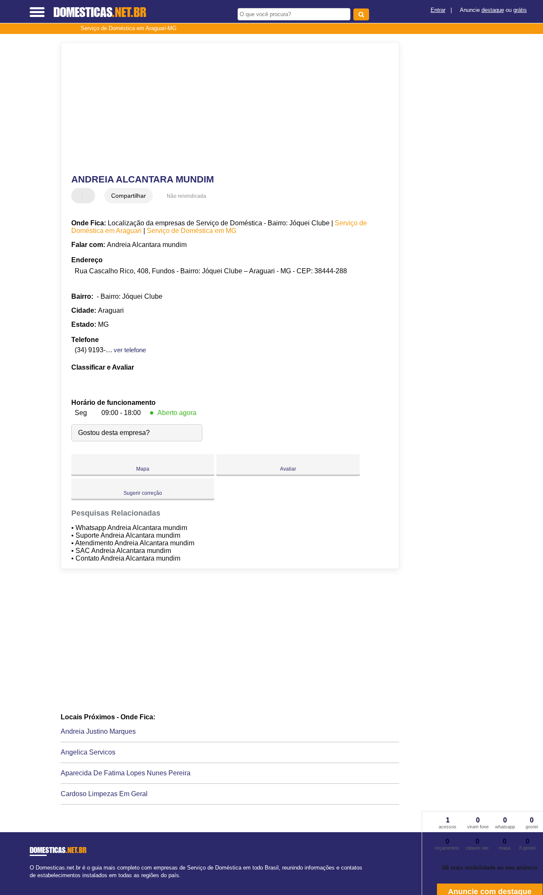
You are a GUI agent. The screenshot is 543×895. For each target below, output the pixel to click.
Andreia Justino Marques (98, 731)
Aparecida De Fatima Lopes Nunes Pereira (125, 773)
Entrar (438, 10)
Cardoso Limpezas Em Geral (104, 793)
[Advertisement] (224, 108)
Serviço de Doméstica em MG (191, 230)
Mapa (142, 469)
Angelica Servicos (88, 752)
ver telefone (130, 350)
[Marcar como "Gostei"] (79, 195)
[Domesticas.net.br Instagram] (39, 882)
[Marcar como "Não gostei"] (89, 195)
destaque (492, 10)
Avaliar (288, 469)
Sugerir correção (142, 493)
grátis (520, 10)
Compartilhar (128, 195)
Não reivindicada (186, 196)
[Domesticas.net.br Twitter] (35, 882)
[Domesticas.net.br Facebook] (32, 882)
